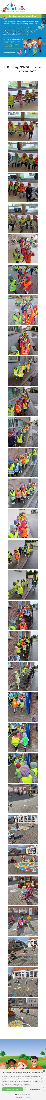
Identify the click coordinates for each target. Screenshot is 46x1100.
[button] (23, 1094)
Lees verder (39, 1081)
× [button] (44, 1071)
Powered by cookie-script (23, 1097)
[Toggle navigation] (41, 7)
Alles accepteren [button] (12, 1089)
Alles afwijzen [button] (34, 1089)
